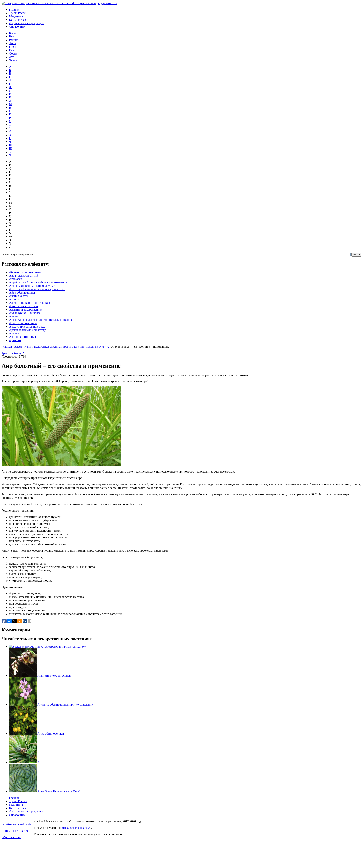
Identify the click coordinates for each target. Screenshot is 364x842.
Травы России (18, 13)
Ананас (14, 316)
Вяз (11, 36)
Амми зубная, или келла (25, 313)
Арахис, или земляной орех (27, 326)
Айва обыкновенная (22, 292)
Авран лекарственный (23, 275)
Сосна (13, 53)
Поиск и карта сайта (15, 830)
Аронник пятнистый (22, 336)
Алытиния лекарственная (25, 309)
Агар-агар (15, 278)
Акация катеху (18, 296)
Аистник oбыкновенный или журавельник (37, 289)
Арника (14, 333)
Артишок (15, 340)
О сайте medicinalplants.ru (18, 824)
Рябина (13, 39)
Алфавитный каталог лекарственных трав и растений (49, 346)
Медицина (16, 16)
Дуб (11, 56)
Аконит (14, 299)
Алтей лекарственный (23, 306)
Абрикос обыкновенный (25, 272)
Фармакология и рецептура (26, 23)
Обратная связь (11, 837)
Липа (12, 43)
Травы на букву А (97, 346)
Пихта (13, 46)
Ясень (13, 60)
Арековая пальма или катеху (27, 330)
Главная (14, 9)
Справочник (17, 26)
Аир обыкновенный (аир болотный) (32, 285)
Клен (12, 33)
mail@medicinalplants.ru (76, 827)
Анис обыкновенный (23, 323)
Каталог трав (17, 19)
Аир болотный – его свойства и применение (38, 282)
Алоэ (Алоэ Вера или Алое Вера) (30, 302)
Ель (11, 50)
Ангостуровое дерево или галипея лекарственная (41, 319)
